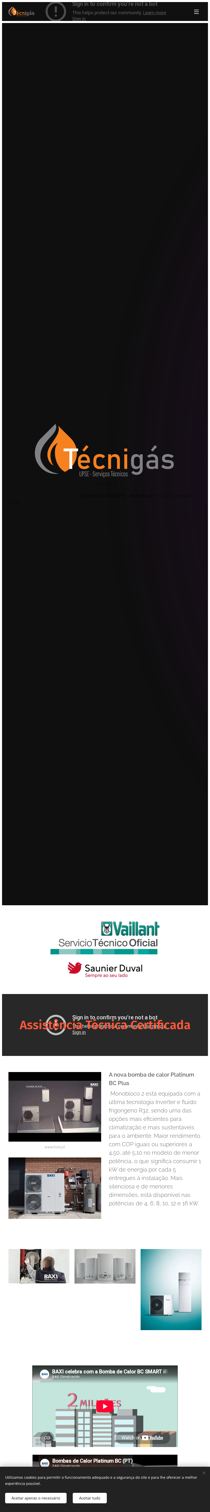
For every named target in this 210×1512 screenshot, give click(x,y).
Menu (196, 11)
